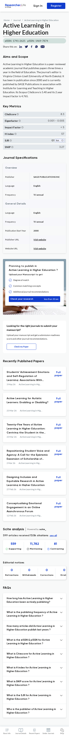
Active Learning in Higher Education (41, 20)
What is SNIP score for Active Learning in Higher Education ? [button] (31, 683)
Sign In (38, 5)
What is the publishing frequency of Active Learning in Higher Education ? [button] (32, 614)
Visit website (39, 239)
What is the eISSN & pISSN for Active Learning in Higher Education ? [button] (28, 642)
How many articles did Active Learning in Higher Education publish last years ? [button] (31, 628)
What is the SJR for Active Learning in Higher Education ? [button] (29, 697)
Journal (17, 20)
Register (56, 5)
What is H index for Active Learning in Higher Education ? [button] (29, 670)
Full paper (58, 374)
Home (7, 20)
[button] (18, 114)
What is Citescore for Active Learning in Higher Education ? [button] (30, 656)
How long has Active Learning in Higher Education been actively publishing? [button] (30, 600)
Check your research (34, 299)
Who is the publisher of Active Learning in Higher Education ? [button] (31, 711)
